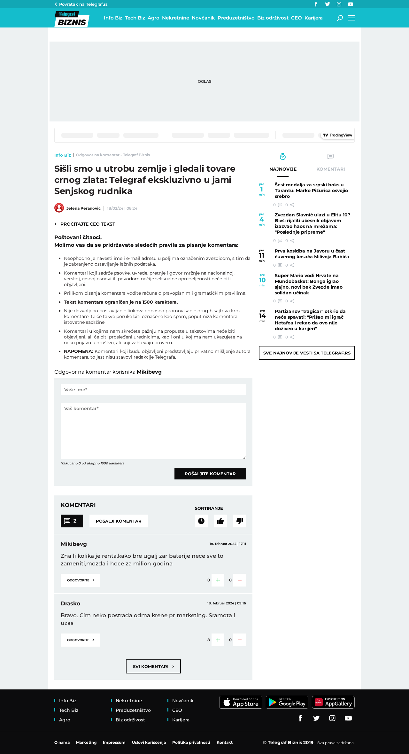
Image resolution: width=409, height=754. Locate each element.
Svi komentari (153, 666)
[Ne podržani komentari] (239, 521)
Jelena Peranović (83, 208)
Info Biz (62, 155)
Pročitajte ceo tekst (84, 223)
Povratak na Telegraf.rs (83, 4)
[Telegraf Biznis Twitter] (327, 4)
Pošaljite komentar (210, 473)
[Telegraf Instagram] (339, 4)
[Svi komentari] (201, 521)
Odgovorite (80, 580)
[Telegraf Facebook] (316, 4)
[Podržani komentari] (220, 521)
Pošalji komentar (119, 521)
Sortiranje (209, 508)
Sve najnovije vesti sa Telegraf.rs (307, 352)
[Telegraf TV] (350, 4)
